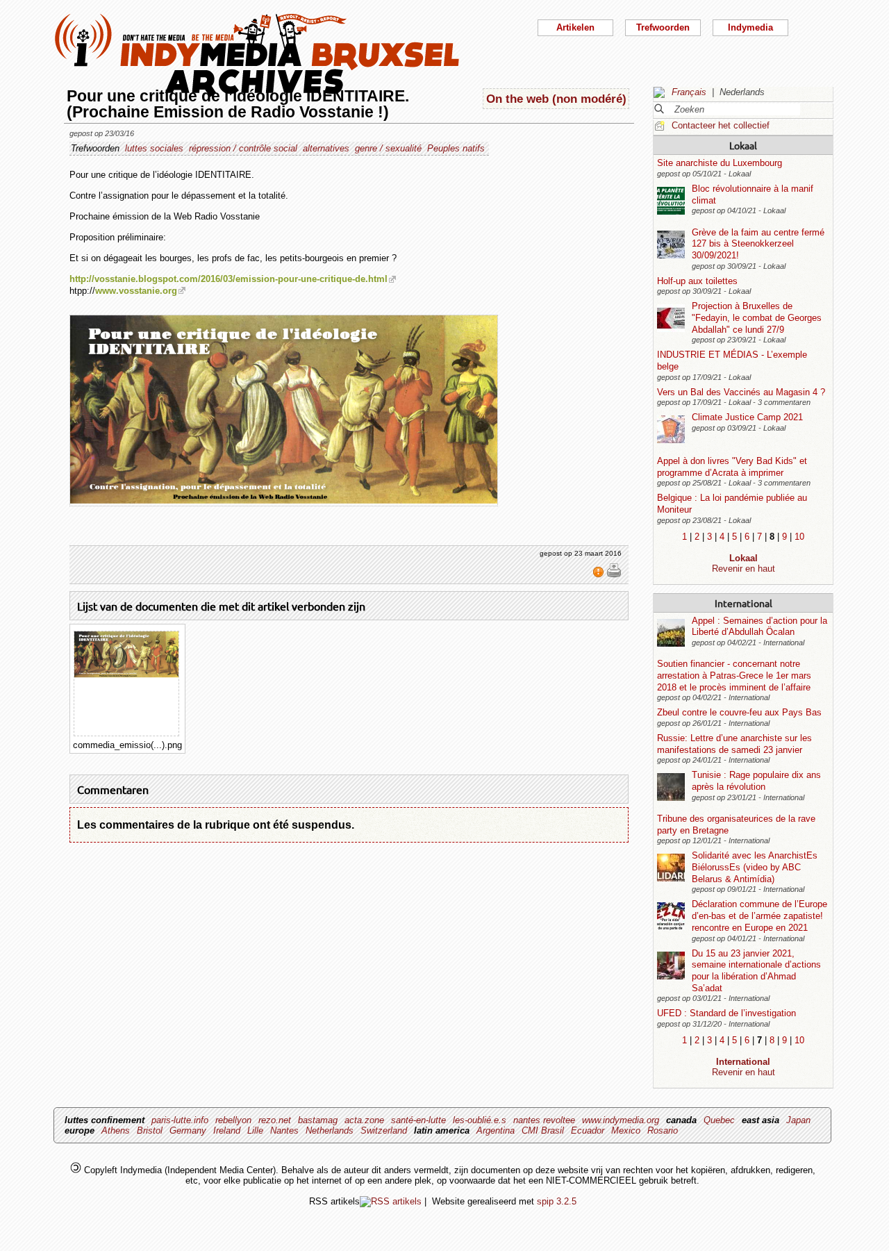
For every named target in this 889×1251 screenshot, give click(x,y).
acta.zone (364, 1120)
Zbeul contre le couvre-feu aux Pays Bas (739, 712)
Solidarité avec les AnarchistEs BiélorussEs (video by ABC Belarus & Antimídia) (754, 867)
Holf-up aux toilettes (697, 281)
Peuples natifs (456, 148)
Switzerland (383, 1130)
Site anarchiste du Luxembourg (719, 163)
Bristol (150, 1130)
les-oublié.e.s (479, 1120)
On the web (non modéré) (556, 99)
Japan (798, 1120)
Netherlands (330, 1130)
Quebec (719, 1120)
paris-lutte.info (179, 1120)
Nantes (284, 1130)
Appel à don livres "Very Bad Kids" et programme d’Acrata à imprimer (732, 467)
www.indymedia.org (620, 1120)
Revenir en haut (743, 568)
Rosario (662, 1130)
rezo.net (274, 1120)
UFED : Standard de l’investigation (726, 1013)
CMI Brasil (543, 1130)
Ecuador (587, 1130)
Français (689, 92)
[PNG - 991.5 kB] (126, 675)
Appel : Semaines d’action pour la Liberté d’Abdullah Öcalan (759, 626)
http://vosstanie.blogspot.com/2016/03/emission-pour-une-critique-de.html (228, 279)
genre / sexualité (388, 148)
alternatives (326, 148)
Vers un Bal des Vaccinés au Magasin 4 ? (741, 392)
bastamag (318, 1120)
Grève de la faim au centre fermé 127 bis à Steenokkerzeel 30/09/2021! (758, 243)
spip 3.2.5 (556, 1201)
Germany (187, 1130)
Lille (255, 1130)
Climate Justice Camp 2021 (747, 417)
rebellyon (233, 1120)
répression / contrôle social (243, 148)
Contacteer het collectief (721, 125)
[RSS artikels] (391, 1201)
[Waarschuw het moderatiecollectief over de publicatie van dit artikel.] (599, 575)
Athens (115, 1130)
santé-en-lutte (418, 1120)
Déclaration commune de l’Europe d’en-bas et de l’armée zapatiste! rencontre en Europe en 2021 (759, 915)
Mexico (625, 1130)
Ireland (226, 1130)
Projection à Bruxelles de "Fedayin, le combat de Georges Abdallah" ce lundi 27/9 (757, 317)
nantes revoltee (544, 1120)
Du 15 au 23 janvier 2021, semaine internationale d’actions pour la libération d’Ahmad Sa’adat (756, 970)
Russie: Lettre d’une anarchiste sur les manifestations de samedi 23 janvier (734, 744)
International (743, 603)
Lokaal (743, 145)
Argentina (495, 1130)
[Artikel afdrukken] (614, 575)
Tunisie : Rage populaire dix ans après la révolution (756, 781)
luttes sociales (154, 148)
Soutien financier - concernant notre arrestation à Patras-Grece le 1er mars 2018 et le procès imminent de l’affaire (734, 675)
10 (799, 536)
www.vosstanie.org (136, 290)
